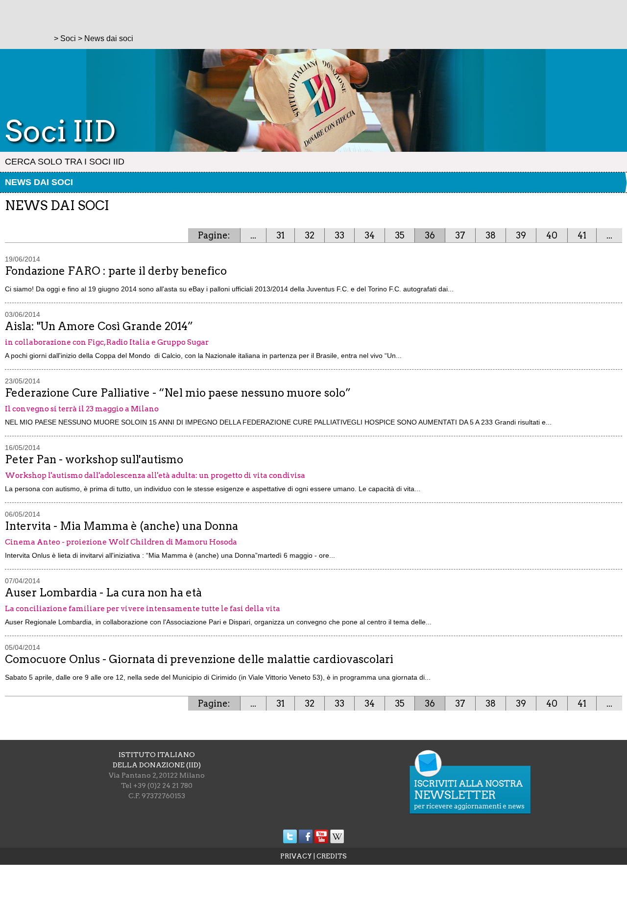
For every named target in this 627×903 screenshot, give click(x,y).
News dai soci (39, 182)
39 (521, 235)
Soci (68, 38)
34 (369, 235)
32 (309, 235)
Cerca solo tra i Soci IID (64, 161)
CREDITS (331, 856)
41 (582, 235)
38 (490, 235)
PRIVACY (296, 856)
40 (551, 235)
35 (400, 235)
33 (339, 235)
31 (280, 235)
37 (460, 235)
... (253, 235)
